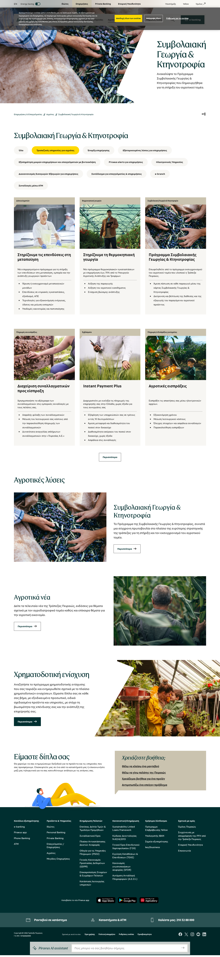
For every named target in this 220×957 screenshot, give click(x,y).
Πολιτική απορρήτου (106, 934)
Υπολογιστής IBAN (154, 835)
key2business (152, 847)
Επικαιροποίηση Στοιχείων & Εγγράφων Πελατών (93, 874)
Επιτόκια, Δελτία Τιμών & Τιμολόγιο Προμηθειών (93, 828)
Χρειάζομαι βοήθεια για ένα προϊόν (143, 778)
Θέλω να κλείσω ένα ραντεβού (140, 766)
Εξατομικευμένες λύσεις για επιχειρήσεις (145, 150)
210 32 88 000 (185, 920)
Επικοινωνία (184, 850)
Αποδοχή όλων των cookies (128, 18)
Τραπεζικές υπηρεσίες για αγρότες (55, 150)
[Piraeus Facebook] (180, 935)
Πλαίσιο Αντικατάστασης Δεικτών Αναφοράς (92, 843)
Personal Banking (56, 832)
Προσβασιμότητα (145, 934)
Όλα (21, 150)
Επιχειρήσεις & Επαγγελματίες (28, 114)
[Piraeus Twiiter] (186, 935)
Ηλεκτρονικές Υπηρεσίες (169, 162)
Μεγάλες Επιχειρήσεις (58, 858)
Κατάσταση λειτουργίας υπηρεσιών (92, 883)
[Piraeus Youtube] (198, 935)
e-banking (19, 826)
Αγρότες (50, 114)
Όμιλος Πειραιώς (187, 826)
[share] (203, 114)
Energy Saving (27, 3)
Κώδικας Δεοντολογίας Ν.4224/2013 (124, 837)
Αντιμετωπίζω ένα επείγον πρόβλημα (144, 785)
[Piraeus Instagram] (192, 935)
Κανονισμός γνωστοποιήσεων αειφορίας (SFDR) (121, 866)
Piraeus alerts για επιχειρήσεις (126, 162)
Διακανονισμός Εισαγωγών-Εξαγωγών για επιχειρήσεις (48, 173)
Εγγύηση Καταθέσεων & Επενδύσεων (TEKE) (125, 855)
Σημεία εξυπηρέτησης (156, 841)
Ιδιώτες (50, 826)
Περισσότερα (124, 548)
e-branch (160, 173)
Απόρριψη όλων (153, 18)
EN (15, 4)
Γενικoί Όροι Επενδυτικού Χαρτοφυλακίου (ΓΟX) (125, 846)
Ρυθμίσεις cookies (126, 934)
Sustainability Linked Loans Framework (123, 828)
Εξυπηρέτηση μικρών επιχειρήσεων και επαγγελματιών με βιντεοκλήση (57, 162)
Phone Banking (22, 838)
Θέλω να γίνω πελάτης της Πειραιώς (144, 772)
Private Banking (55, 838)
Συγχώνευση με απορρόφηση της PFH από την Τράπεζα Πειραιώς (192, 836)
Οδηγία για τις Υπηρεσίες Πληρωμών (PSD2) (93, 852)
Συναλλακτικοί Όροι (90, 835)
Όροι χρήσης (90, 934)
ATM (16, 844)
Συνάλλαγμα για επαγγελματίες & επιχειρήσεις (116, 173)
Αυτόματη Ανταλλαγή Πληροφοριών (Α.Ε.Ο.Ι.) (124, 877)
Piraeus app (20, 832)
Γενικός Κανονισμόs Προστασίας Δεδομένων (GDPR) (92, 863)
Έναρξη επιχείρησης (99, 150)
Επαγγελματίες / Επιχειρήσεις (55, 845)
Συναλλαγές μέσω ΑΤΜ (31, 185)
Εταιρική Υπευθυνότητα (190, 844)
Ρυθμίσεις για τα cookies (177, 18)
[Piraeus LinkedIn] (204, 935)
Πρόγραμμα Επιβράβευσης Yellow (156, 828)
